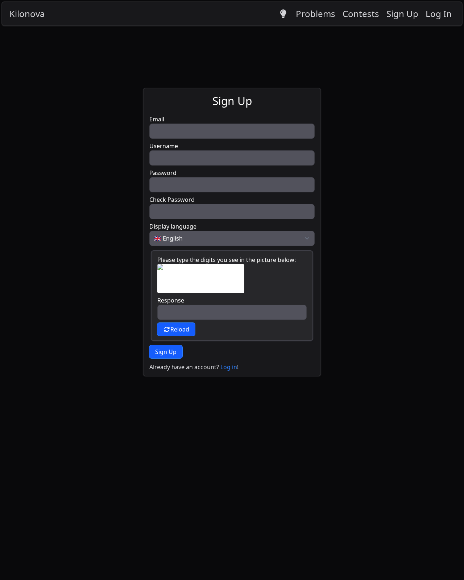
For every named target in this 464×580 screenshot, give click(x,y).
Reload (179, 329)
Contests (361, 14)
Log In (439, 14)
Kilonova (27, 14)
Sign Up (402, 14)
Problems (315, 14)
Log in (228, 367)
